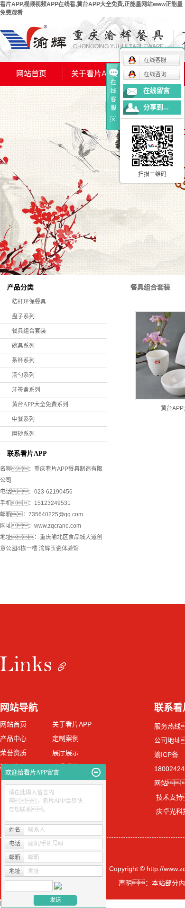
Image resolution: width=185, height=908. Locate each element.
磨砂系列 (23, 434)
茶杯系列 (23, 360)
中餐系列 (23, 419)
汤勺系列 (23, 375)
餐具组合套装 (29, 331)
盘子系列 (23, 316)
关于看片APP (94, 74)
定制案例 (65, 738)
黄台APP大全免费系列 (40, 404)
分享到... (156, 107)
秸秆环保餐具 (29, 301)
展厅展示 (65, 752)
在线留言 (156, 90)
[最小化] (96, 772)
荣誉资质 (13, 752)
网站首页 (31, 74)
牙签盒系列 (26, 390)
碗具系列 (23, 345)
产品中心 (13, 738)
